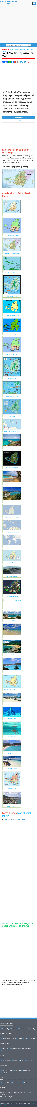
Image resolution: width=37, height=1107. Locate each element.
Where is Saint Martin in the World (12, 431)
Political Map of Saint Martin (12, 315)
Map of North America (6, 1023)
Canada (14, 1038)
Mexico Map (5, 1029)
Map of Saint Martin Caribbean (12, 532)
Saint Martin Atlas (12, 378)
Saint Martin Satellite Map (12, 596)
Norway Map (17, 1070)
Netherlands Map (16, 1048)
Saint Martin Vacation (12, 768)
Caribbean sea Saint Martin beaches (12, 484)
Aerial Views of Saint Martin (11, 467)
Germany (15, 1061)
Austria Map (5, 1051)
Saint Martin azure (18, 601)
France (22, 1061)
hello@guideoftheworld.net (13, 1097)
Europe (2, 1055)
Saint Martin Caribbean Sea (11, 655)
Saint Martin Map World (12, 396)
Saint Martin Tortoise (12, 736)
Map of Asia (3, 1065)
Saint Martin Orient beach (12, 704)
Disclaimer (7, 1104)
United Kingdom (6, 1061)
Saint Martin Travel (11, 753)
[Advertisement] (18, 24)
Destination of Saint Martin (12, 502)
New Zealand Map (7, 1070)
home (11, 49)
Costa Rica (14, 1029)
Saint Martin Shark (12, 718)
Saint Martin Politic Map (12, 235)
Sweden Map (26, 1070)
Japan (20, 1083)
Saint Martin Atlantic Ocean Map (12, 690)
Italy (27, 1061)
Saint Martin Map (12, 334)
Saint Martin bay (12, 620)
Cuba (25, 1038)
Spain (32, 1061)
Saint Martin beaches (12, 637)
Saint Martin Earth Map (12, 576)
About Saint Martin (11, 448)
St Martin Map (12, 416)
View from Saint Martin (12, 806)
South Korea (27, 1083)
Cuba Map (32, 1029)
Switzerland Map (26, 1048)
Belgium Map (5, 1048)
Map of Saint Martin (12, 296)
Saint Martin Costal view (12, 672)
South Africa (5, 1073)
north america (23, 49)
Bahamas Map (23, 1029)
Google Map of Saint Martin (12, 517)
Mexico (20, 1038)
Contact (2, 1087)
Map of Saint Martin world (12, 547)
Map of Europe (4, 1043)
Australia (14, 1083)
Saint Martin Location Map (12, 354)
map (16, 49)
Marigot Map (8, 819)
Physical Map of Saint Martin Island (12, 215)
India (3, 1083)
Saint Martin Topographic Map (12, 253)
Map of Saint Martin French (12, 562)
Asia (1, 1077)
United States (6, 1038)
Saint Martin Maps (12, 788)
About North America (6, 1033)
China (8, 1083)
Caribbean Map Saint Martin (12, 272)
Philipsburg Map (19, 819)
